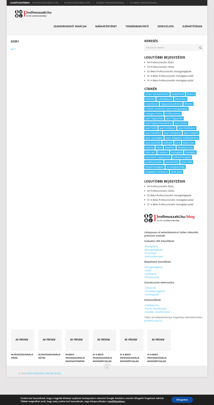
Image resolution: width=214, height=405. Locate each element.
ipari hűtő (150, 128)
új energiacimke (176, 166)
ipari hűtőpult (167, 128)
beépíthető (178, 94)
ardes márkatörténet (157, 94)
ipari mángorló (172, 132)
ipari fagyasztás (154, 118)
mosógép (190, 152)
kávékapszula (185, 147)
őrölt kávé (176, 171)
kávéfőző (170, 147)
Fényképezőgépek (155, 291)
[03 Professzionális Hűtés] (50, 340)
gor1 (13, 49)
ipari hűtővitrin (186, 128)
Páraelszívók (152, 277)
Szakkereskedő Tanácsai (70, 26)
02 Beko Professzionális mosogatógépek (169, 71)
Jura (177, 142)
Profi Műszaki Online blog (44, 373)
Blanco (191, 94)
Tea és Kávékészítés (156, 308)
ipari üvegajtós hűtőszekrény (182, 137)
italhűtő (168, 142)
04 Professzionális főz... (46, 3)
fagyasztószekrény (171, 103)
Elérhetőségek (192, 26)
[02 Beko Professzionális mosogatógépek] (77, 340)
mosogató (176, 152)
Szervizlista (165, 26)
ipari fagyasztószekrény (158, 123)
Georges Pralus (153, 113)
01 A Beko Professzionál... (144, 3)
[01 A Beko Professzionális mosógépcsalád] (104, 340)
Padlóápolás (152, 305)
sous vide (186, 162)
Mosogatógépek (154, 249)
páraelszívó (172, 162)
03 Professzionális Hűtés (160, 66)
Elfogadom (182, 399)
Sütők (148, 270)
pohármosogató (182, 157)
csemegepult (165, 99)
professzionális (153, 162)
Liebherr (163, 152)
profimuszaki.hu (153, 320)
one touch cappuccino (157, 157)
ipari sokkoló (191, 132)
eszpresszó (151, 103)
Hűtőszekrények (154, 256)
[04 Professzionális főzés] (22, 340)
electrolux (180, 99)
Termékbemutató (137, 26)
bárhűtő (149, 99)
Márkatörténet (106, 26)
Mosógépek (151, 246)
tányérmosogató (154, 166)
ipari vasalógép (154, 137)
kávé (159, 147)
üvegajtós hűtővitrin (156, 171)
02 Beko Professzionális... (110, 3)
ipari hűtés (181, 123)
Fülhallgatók (152, 294)
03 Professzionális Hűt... (78, 3)
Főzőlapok (150, 273)
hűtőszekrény (173, 113)
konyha (149, 147)
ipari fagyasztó (174, 118)
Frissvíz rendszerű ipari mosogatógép (166, 108)
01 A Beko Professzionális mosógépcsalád (170, 75)
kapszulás (188, 142)
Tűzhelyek (150, 253)
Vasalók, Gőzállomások (157, 311)
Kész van (150, 152)
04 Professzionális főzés (160, 62)
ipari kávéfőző (153, 132)
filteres (188, 103)
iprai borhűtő (152, 142)
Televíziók (150, 287)
